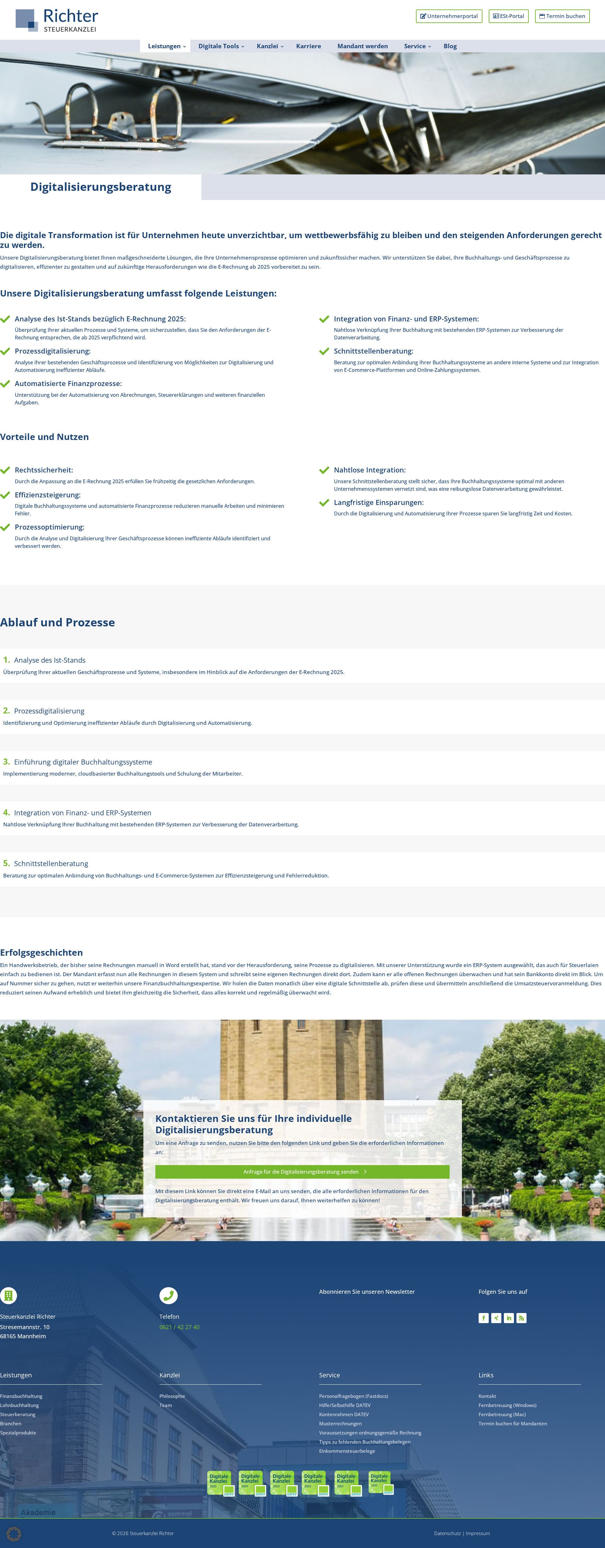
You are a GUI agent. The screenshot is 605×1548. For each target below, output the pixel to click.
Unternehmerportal (452, 16)
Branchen (10, 1423)
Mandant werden (362, 46)
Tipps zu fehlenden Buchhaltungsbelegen (365, 1442)
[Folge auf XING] (496, 1318)
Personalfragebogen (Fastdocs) (353, 1396)
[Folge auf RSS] (521, 1318)
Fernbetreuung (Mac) (502, 1414)
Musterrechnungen (340, 1423)
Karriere (308, 46)
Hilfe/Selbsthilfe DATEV (345, 1405)
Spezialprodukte (18, 1432)
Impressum (478, 1533)
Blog (450, 46)
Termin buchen (565, 16)
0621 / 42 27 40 (179, 1327)
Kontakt (487, 1396)
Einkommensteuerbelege (347, 1451)
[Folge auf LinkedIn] (509, 1318)
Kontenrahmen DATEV (344, 1414)
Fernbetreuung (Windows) (508, 1405)
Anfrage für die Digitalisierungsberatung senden (301, 1171)
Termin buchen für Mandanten (513, 1423)
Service (415, 46)
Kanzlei (267, 46)
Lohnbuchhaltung (19, 1405)
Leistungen (164, 46)
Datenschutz (447, 1533)
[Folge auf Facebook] (484, 1318)
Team (165, 1405)
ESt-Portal (512, 16)
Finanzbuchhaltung (21, 1396)
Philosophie (172, 1396)
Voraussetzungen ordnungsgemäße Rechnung (370, 1432)
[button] (14, 1534)
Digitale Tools (219, 46)
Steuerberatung (17, 1414)
